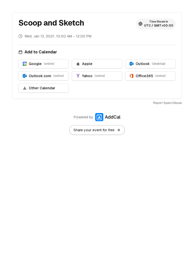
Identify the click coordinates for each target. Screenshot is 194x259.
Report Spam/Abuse (167, 103)
